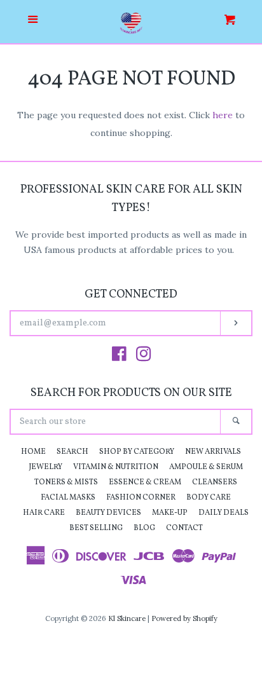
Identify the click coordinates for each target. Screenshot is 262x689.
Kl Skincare (127, 618)
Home (33, 452)
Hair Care (44, 513)
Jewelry (45, 467)
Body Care (208, 498)
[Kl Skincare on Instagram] (143, 356)
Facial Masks (68, 498)
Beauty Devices (108, 513)
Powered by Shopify (184, 618)
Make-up (170, 513)
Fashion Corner (141, 498)
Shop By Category (136, 452)
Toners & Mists (66, 482)
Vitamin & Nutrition (115, 467)
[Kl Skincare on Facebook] (119, 356)
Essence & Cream (145, 482)
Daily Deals (223, 513)
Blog (144, 528)
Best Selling (96, 528)
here (222, 115)
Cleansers (214, 482)
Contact (184, 528)
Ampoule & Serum (206, 467)
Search (72, 452)
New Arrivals (213, 452)
